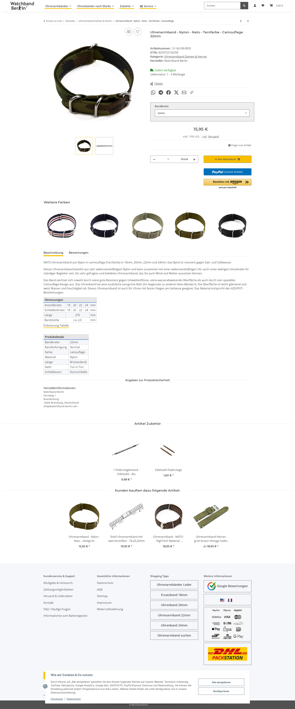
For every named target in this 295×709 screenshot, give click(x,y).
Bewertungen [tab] (78, 252)
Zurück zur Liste (54, 20)
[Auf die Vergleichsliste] (128, 31)
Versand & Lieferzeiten (58, 596)
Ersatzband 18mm (174, 595)
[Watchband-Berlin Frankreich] (231, 600)
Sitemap (102, 596)
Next (246, 225)
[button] (156, 84)
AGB (99, 589)
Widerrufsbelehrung (110, 609)
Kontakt (49, 603)
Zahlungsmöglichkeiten (58, 589)
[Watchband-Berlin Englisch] (223, 600)
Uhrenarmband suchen (174, 635)
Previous (49, 225)
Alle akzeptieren (221, 682)
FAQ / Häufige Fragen (57, 609)
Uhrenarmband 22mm (174, 615)
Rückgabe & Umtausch (58, 583)
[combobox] (202, 113)
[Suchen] (244, 5)
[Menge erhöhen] (194, 159)
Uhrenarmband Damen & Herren (185, 56)
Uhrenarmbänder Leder (174, 585)
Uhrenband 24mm (174, 625)
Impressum (57, 698)
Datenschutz (74, 698)
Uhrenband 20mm (174, 605)
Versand (213, 136)
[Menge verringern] (154, 159)
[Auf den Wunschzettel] (137, 31)
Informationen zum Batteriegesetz (65, 616)
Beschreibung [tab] (53, 252)
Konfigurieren (221, 691)
